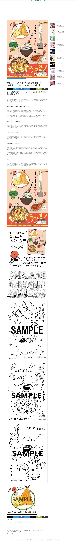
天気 (28, 539)
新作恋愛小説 (59, 83)
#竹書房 (8, 78)
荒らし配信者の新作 (60, 57)
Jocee (17, 539)
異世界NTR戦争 (59, 25)
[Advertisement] (38, 8)
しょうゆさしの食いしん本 (24, 522)
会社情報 (47, 539)
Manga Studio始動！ (60, 50)
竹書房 (18, 522)
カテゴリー (37, 539)
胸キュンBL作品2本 (60, 44)
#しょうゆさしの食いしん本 (16, 78)
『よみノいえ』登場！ (60, 31)
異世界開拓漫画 (59, 76)
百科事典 (51, 539)
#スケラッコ (24, 78)
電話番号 (31, 539)
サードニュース (23, 539)
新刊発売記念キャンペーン (61, 70)
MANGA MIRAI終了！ (60, 63)
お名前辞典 (42, 539)
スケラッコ (31, 522)
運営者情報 (57, 539)
